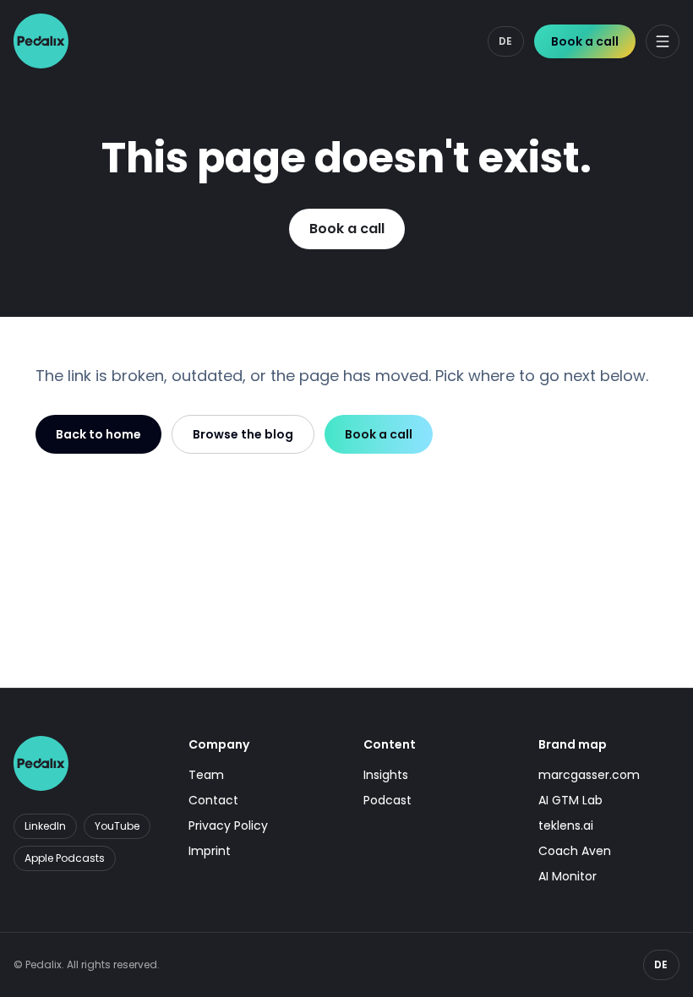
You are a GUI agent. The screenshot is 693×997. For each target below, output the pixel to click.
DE (506, 41)
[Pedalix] (41, 41)
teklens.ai (565, 825)
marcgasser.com (589, 774)
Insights (385, 774)
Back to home (98, 434)
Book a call (585, 41)
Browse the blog (243, 434)
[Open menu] (662, 41)
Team (206, 774)
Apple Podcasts (65, 858)
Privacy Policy (228, 825)
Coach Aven (574, 850)
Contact (213, 800)
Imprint (209, 850)
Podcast (387, 800)
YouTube (117, 826)
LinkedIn (45, 826)
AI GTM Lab (570, 800)
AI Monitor (567, 876)
